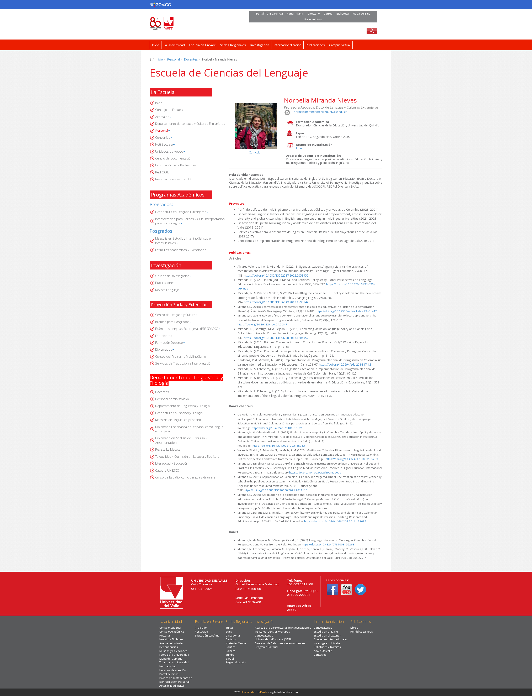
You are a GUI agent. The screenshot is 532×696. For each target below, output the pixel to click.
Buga (229, 631)
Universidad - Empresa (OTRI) (273, 639)
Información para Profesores (175, 165)
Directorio (314, 13)
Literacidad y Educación (171, 463)
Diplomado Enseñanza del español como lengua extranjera (189, 429)
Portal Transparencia (269, 13)
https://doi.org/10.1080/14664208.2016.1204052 (276, 338)
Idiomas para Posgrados (172, 322)
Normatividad (167, 666)
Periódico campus (361, 631)
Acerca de (162, 117)
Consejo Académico (171, 631)
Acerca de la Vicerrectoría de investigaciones (283, 627)
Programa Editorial (266, 647)
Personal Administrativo (172, 399)
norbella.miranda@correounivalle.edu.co (320, 112)
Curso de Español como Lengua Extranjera (185, 477)
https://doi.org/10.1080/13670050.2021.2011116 (275, 490)
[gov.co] (160, 5)
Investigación (259, 45)
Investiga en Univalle (327, 643)
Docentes (191, 59)
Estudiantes (164, 336)
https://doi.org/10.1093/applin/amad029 (315, 472)
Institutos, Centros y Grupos (272, 631)
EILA (299, 148)
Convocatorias (264, 635)
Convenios (162, 137)
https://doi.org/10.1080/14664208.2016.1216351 (336, 521)
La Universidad (174, 45)
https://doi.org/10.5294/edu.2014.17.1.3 (345, 364)
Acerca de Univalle (171, 643)
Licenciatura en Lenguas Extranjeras (180, 212)
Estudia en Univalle (202, 45)
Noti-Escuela (164, 144)
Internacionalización (287, 45)
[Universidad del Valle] (194, 23)
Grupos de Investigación (172, 276)
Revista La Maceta (167, 449)
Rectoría (164, 635)
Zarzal (230, 658)
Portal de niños (169, 674)
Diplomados (163, 349)
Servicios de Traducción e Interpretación (183, 363)
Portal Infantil (295, 13)
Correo (328, 13)
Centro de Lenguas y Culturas (176, 315)
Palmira (230, 651)
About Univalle (323, 651)
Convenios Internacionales (331, 639)
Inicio (155, 45)
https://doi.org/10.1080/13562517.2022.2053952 (276, 275)
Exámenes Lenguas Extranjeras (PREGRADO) (186, 328)
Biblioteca (342, 13)
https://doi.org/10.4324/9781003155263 (278, 428)
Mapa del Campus (170, 658)
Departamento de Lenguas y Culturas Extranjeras (190, 123)
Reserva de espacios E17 (173, 179)
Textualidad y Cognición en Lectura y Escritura (187, 456)
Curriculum (256, 152)
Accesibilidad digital (171, 685)
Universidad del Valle (254, 692)
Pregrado (201, 627)
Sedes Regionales (233, 45)
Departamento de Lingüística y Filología (182, 406)
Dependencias (168, 647)
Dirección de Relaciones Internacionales (280, 643)
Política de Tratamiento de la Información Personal (175, 680)
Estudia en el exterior (327, 635)
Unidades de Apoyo (169, 151)
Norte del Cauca (236, 643)
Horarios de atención (172, 670)
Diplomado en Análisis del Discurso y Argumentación (181, 440)
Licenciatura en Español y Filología (179, 413)
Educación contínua (207, 635)
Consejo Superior (170, 627)
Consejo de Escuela (169, 110)
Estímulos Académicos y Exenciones (180, 250)
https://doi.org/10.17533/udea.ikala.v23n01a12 (346, 311)
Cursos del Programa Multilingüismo (180, 356)
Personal (173, 59)
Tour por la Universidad (174, 662)
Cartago (231, 639)
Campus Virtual (339, 45)
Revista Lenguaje (167, 290)
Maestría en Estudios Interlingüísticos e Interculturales (183, 240)
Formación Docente (169, 342)
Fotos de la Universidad (174, 654)
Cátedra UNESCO (167, 470)
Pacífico (230, 647)
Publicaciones (315, 45)
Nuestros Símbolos (171, 639)
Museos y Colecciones (173, 651)
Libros (354, 627)
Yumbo (230, 654)
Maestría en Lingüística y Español (178, 420)
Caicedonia (233, 635)
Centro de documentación (173, 158)
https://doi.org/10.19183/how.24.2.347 (262, 324)
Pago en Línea (313, 19)
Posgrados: (162, 231)
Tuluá (229, 627)
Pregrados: (161, 204)
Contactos (320, 654)
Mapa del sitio (361, 13)
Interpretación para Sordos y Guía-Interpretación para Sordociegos (190, 221)
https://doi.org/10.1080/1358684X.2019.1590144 (276, 302)
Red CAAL (162, 172)
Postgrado (201, 631)
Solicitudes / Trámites (327, 647)
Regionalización (236, 662)
